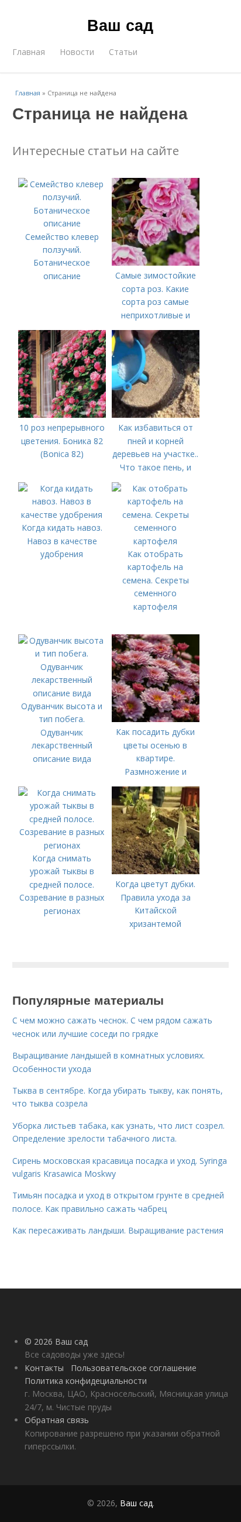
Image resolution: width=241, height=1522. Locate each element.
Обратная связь (57, 1419)
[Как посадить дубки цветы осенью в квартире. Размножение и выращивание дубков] (155, 718)
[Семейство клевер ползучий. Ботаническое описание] (62, 223)
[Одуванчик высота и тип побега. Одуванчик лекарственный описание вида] (62, 693)
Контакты (44, 1367)
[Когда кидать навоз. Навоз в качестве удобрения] (62, 514)
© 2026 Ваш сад (56, 1341)
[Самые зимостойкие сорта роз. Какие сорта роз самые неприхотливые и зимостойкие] (155, 262)
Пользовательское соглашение (134, 1367)
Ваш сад (120, 24)
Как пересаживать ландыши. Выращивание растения (117, 1230)
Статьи (123, 51)
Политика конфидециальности (86, 1380)
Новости (77, 51)
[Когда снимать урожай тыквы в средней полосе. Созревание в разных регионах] (62, 845)
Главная (28, 51)
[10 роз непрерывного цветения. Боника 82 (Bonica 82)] (62, 414)
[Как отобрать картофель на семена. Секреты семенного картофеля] (155, 541)
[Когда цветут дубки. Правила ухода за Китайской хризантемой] (155, 871)
